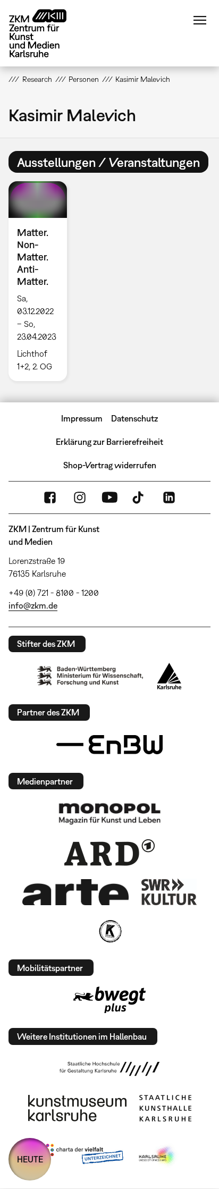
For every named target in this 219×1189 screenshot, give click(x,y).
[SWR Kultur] (169, 892)
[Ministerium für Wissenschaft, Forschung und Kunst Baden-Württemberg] (90, 676)
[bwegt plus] (109, 999)
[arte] (75, 892)
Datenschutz (134, 418)
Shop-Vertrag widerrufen (109, 465)
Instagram (79, 497)
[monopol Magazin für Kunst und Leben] (109, 813)
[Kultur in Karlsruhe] (109, 931)
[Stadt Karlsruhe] (169, 676)
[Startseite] (46, 33)
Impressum (82, 418)
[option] (42, 281)
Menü (199, 20)
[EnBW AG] (109, 744)
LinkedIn (169, 497)
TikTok (139, 497)
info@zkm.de (33, 605)
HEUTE (30, 1159)
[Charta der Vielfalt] (82, 1156)
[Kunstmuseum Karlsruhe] (77, 1108)
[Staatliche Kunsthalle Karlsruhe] (165, 1108)
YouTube (109, 497)
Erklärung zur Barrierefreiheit (109, 441)
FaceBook (50, 497)
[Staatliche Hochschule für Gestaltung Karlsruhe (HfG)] (109, 1069)
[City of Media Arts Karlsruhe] (158, 1156)
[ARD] (109, 852)
